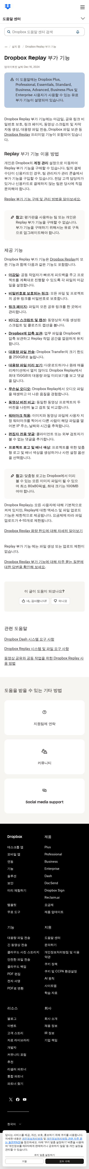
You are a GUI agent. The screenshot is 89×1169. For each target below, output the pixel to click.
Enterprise (51, 868)
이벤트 (11, 1025)
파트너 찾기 (15, 1083)
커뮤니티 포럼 (16, 1054)
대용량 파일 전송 (18, 937)
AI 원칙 (49, 978)
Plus (47, 847)
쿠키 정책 (50, 964)
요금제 (49, 905)
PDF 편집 (14, 974)
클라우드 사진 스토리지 (23, 952)
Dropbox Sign (54, 890)
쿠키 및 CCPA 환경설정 (60, 971)
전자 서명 (13, 981)
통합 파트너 (15, 1076)
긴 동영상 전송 (17, 945)
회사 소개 (50, 1018)
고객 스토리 (15, 1033)
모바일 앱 (13, 854)
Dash (48, 876)
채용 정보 (50, 1025)
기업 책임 (50, 1040)
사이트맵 (50, 985)
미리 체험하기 (16, 890)
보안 (10, 883)
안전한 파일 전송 (18, 959)
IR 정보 (49, 1033)
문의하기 (50, 945)
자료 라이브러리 (18, 1040)
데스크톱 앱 (15, 847)
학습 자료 (50, 993)
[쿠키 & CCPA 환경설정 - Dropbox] (44, 1148)
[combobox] (44, 32)
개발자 (11, 1047)
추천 (10, 1062)
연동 (10, 861)
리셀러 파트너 (16, 1069)
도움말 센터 (12, 19)
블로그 (11, 1018)
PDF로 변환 (15, 988)
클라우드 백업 (16, 966)
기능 (10, 868)
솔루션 (11, 876)
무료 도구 (13, 912)
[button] (8, 31)
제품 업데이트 (54, 912)
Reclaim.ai (52, 897)
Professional (53, 854)
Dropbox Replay (17, 134)
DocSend (51, 883)
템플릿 (11, 905)
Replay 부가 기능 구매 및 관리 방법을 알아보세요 (42, 199)
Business (51, 861)
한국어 (11, 1124)
